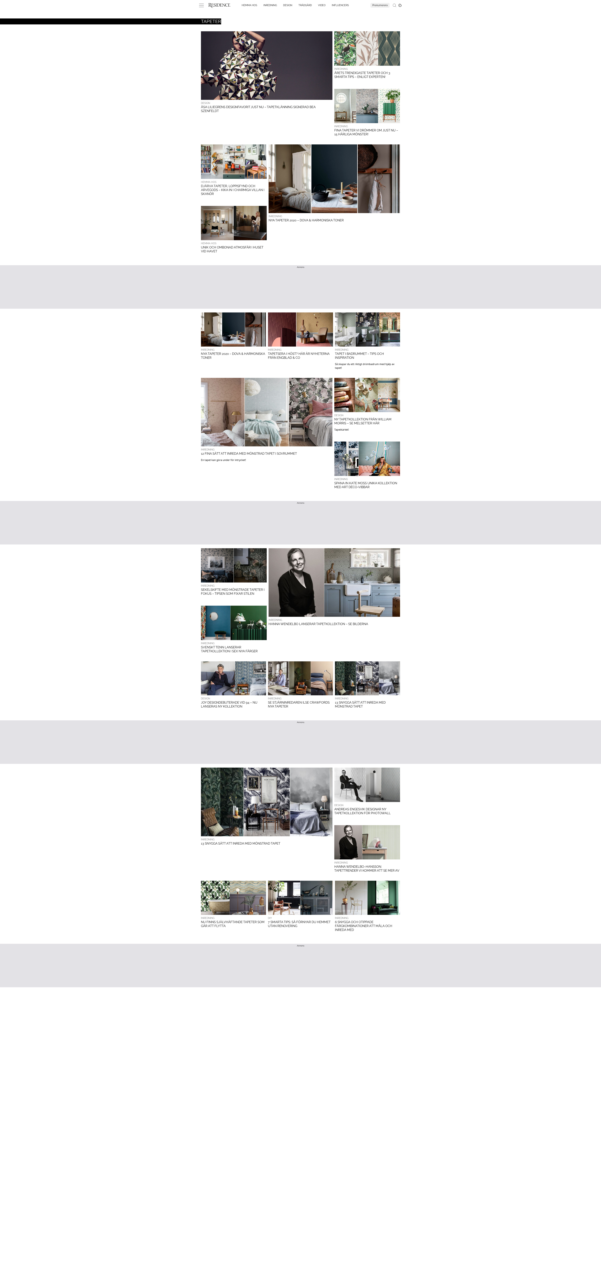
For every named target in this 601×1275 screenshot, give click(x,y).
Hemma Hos (249, 5)
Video (322, 5)
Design (287, 5)
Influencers (340, 5)
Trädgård (305, 5)
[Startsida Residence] (219, 5)
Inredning (270, 5)
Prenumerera (380, 5)
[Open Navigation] (201, 5)
